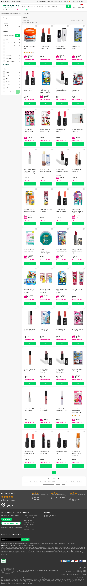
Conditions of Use (81, 569)
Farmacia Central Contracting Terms (76, 571)
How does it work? (29, 518)
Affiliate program (29, 522)
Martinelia (79, 482)
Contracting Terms (81, 570)
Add (30, 63)
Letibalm (67, 482)
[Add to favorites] (36, 26)
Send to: (66, 1)
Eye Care (73, 482)
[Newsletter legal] (2, 545)
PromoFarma (6, 13)
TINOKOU (58, 484)
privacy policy (15, 545)
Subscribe (25, 539)
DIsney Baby (43, 482)
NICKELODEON (51, 482)
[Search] (68, 6)
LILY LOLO (26, 482)
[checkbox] (11, 40)
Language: (78, 1)
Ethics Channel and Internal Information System (73, 574)
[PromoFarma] (11, 6)
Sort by (73, 20)
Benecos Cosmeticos (48, 484)
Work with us (28, 520)
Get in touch (6, 519)
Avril (31, 482)
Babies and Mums (16, 13)
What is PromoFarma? (30, 516)
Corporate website (29, 529)
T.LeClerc (36, 482)
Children (24, 13)
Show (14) (5, 64)
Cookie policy (82, 573)
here (17, 528)
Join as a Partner (29, 524)
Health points (28, 527)
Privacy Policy (82, 567)
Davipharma (60, 482)
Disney (63, 484)
